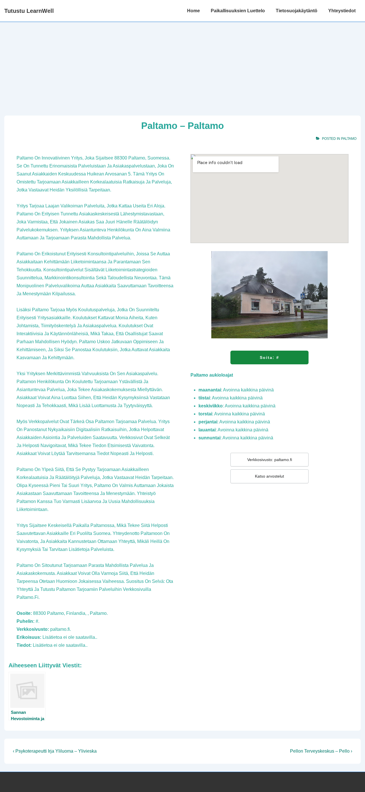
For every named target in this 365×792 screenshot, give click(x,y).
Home (193, 10)
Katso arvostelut (269, 476)
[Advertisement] (182, 65)
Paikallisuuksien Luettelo (238, 10)
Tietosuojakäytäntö (296, 10)
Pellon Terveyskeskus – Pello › (321, 751)
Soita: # (269, 357)
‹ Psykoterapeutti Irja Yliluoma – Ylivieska (55, 751)
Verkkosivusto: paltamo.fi (269, 459)
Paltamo (348, 139)
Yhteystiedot (342, 10)
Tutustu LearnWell (29, 11)
